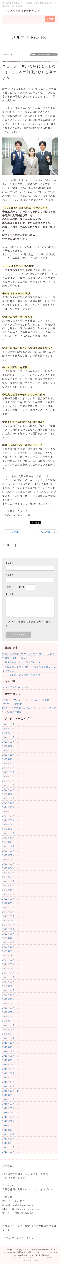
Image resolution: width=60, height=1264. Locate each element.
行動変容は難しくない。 (15, 658)
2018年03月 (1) (10, 1117)
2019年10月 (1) (10, 1047)
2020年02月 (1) (10, 1034)
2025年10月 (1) (10, 764)
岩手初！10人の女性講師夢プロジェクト (35, 1250)
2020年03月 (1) (10, 1030)
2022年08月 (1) (10, 903)
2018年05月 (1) (10, 1108)
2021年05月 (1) (10, 968)
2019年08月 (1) (10, 1056)
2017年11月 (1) (10, 1134)
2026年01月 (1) (10, 750)
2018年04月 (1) (10, 1112)
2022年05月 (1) (10, 916)
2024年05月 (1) (10, 824)
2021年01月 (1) (10, 986)
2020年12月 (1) (10, 990)
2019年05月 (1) (10, 1065)
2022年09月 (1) (10, 899)
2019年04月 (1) (10, 1069)
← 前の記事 (12, 532)
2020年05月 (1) (10, 1021)
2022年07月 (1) (10, 907)
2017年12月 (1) (10, 1130)
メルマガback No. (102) (15, 687)
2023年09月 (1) (10, 846)
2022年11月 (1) (10, 890)
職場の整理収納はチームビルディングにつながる (28, 653)
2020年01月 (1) (10, 1038)
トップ (30, 1237)
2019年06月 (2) (10, 1060)
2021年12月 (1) (10, 938)
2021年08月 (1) (10, 955)
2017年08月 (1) (10, 1147)
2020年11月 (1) (10, 995)
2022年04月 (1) (10, 921)
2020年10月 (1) (10, 999)
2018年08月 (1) (10, 1095)
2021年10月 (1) (10, 947)
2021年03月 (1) (10, 977)
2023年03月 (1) (10, 873)
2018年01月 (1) (10, 1125)
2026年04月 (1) (10, 737)
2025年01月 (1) (10, 798)
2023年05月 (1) (10, 864)
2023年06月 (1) (10, 859)
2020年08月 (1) (10, 1008)
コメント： (11, 594)
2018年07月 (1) (10, 1099)
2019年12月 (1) (10, 1043)
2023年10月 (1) (10, 842)
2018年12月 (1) (10, 1082)
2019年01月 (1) (10, 1078)
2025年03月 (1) (10, 790)
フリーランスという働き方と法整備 (21, 675)
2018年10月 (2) (10, 1091)
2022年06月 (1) (10, 912)
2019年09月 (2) (10, 1051)
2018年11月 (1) (10, 1086)
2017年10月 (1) (10, 1139)
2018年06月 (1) (10, 1104)
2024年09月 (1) (10, 811)
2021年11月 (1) (10, 942)
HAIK (36, 1260)
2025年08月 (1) (10, 772)
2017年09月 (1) (10, 1143)
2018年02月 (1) (10, 1121)
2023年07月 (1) (10, 855)
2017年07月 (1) (10, 1152)
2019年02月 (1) (10, 1073)
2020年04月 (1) (10, 1025)
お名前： (10, 575)
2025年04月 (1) (10, 785)
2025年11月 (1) (10, 759)
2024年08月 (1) (10, 816)
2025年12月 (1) (10, 755)
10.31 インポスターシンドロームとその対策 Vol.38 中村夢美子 (27, 702)
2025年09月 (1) (10, 768)
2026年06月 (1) (10, 729)
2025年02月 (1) (10, 794)
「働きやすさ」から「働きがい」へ (21, 662)
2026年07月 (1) (10, 724)
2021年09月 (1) (10, 951)
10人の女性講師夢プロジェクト (23, 11)
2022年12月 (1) (10, 886)
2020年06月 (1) (10, 1016)
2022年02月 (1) (10, 929)
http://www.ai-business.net (26, 1209)
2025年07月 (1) (10, 777)
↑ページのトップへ (13, 1237)
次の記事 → (48, 532)
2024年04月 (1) (10, 829)
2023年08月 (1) (10, 851)
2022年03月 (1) (10, 925)
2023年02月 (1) (10, 877)
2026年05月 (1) (10, 733)
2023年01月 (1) (10, 881)
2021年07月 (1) (10, 960)
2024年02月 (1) (10, 833)
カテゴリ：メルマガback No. (44, 55)
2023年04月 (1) (10, 868)
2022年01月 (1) (10, 934)
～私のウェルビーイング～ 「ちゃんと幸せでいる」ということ (30, 669)
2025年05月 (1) (10, 781)
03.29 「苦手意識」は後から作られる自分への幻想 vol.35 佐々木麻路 (30, 710)
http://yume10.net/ (25, 1213)
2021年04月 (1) (10, 973)
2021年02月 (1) (10, 982)
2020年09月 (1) (10, 1003)
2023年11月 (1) (10, 838)
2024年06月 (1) (10, 820)
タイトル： (11, 563)
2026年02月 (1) (10, 746)
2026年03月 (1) (10, 742)
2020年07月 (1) (10, 1012)
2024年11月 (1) (10, 803)
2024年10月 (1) (10, 807)
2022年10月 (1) (10, 894)
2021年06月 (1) (10, 964)
